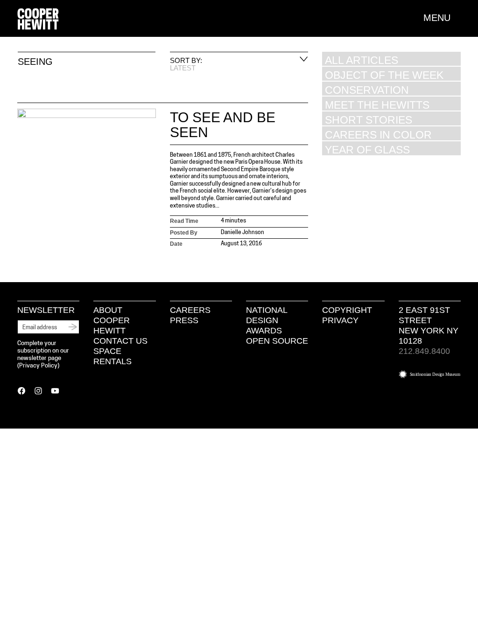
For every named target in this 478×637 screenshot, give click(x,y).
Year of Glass (367, 149)
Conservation (367, 90)
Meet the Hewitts (377, 105)
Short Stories (368, 119)
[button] (442, 18)
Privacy (340, 320)
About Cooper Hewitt (111, 320)
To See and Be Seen (222, 125)
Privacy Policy (38, 366)
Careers (190, 310)
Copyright (347, 310)
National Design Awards (266, 320)
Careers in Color (378, 134)
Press (184, 320)
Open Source (277, 341)
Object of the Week (384, 75)
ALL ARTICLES (361, 60)
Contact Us (120, 341)
